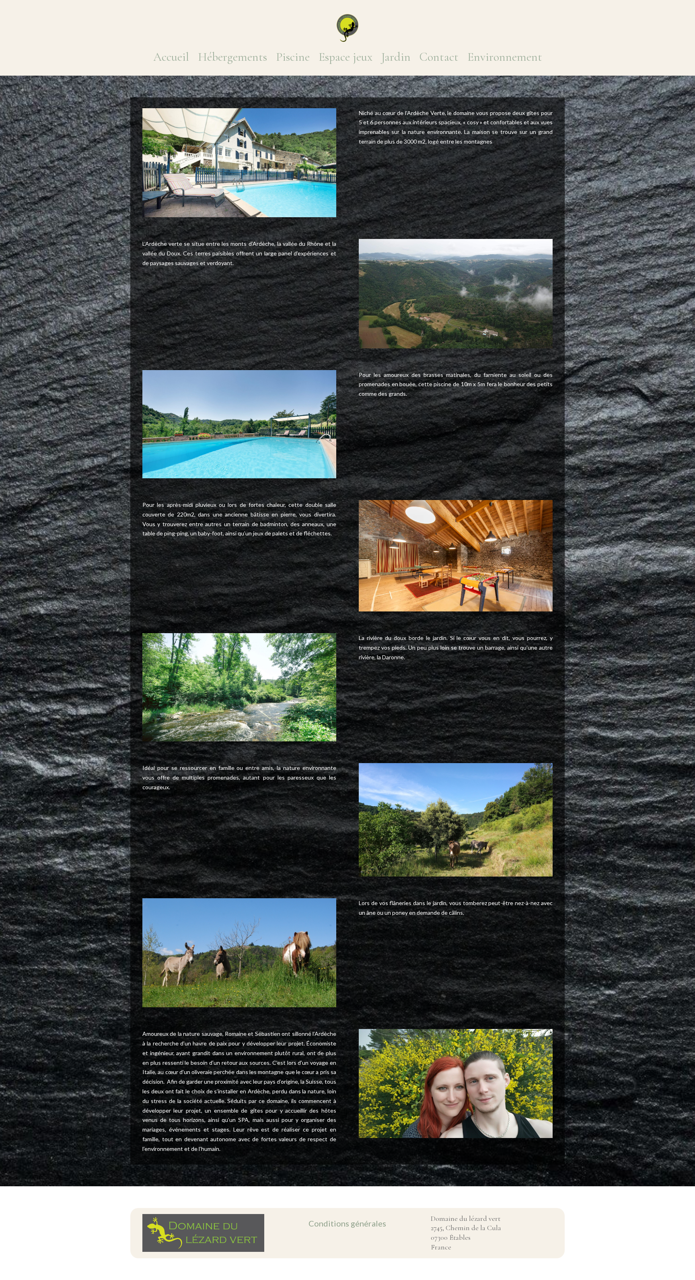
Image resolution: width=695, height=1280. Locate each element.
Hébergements (232, 56)
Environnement (504, 56)
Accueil (171, 56)
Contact (439, 56)
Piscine (293, 56)
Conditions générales (347, 1223)
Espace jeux (345, 56)
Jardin (396, 56)
